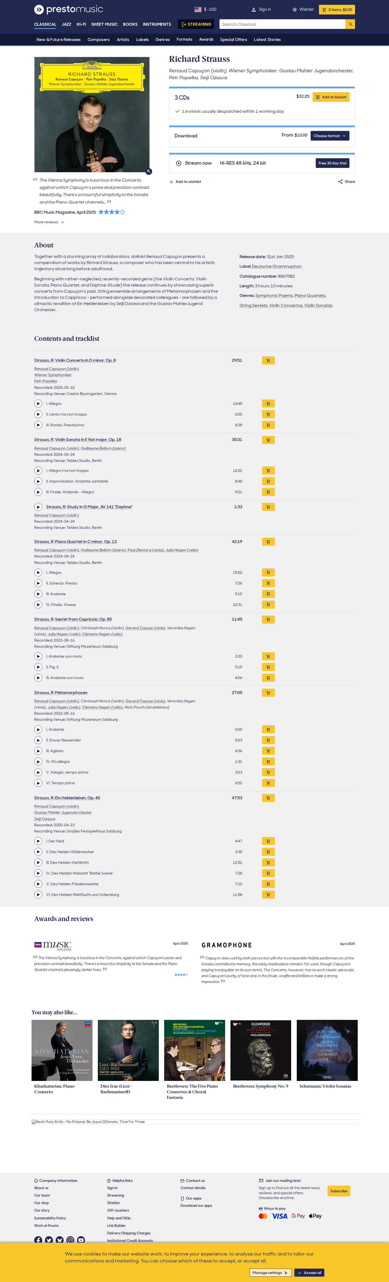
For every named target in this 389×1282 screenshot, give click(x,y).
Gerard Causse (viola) (145, 627)
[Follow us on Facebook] (39, 1240)
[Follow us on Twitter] (50, 1240)
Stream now (198, 163)
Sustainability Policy (50, 1218)
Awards (206, 39)
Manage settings (267, 1272)
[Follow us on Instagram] (71, 1240)
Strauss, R (43, 360)
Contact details (193, 1188)
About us (41, 1188)
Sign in (265, 9)
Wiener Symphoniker (53, 374)
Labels (142, 39)
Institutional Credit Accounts (130, 1240)
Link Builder (116, 1225)
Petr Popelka (45, 381)
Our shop (41, 1203)
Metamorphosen (71, 692)
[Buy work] (268, 360)
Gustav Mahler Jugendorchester (63, 812)
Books (130, 24)
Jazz (67, 24)
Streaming (199, 24)
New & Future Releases (59, 39)
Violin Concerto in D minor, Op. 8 (85, 360)
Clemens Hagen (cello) (102, 634)
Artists (123, 39)
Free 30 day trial (332, 163)
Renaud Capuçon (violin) (56, 368)
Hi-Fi (81, 24)
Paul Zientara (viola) (146, 550)
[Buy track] (268, 403)
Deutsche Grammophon (277, 266)
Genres (163, 39)
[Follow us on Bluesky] (61, 1240)
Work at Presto (46, 1225)
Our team (42, 1195)
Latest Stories (267, 39)
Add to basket (334, 97)
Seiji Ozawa (44, 818)
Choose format (327, 135)
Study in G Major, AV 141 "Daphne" (100, 507)
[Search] (350, 24)
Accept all (312, 1272)
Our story (41, 1210)
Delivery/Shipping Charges (129, 1233)
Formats (184, 39)
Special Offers (233, 39)
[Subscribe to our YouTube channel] (82, 1240)
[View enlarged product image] (92, 114)
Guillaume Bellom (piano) (103, 448)
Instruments (157, 24)
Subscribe (338, 1191)
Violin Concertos (286, 305)
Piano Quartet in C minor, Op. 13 (86, 541)
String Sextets (254, 305)
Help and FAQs (119, 1218)
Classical (45, 24)
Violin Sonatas (318, 305)
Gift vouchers (118, 1210)
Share (350, 181)
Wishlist (306, 9)
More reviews (46, 222)
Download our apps (196, 1205)
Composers (99, 39)
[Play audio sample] (38, 403)
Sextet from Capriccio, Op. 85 (83, 619)
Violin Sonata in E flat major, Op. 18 (88, 439)
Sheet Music (104, 24)
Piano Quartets (310, 295)
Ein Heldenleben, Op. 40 (77, 798)
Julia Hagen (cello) (181, 550)
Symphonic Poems (274, 295)
